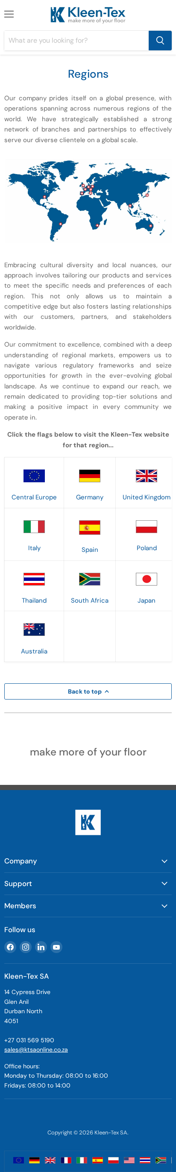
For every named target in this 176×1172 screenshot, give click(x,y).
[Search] (160, 40)
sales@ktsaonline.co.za (36, 1049)
